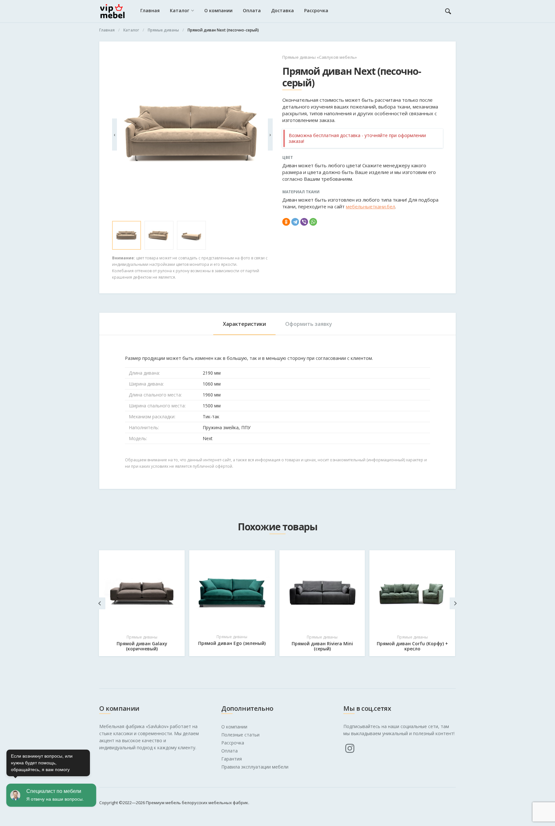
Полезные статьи (240, 735)
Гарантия (231, 759)
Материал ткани (301, 192)
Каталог (179, 10)
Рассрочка (316, 10)
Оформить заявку (308, 323)
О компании (218, 10)
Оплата (252, 10)
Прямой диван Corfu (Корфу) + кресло (412, 646)
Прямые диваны (142, 637)
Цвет (287, 157)
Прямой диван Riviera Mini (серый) (322, 646)
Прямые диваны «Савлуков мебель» (319, 57)
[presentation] (114, 134)
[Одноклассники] (286, 222)
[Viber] (304, 222)
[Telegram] (295, 222)
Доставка (282, 10)
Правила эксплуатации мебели (254, 767)
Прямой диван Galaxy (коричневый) (142, 646)
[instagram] (349, 748)
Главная (150, 10)
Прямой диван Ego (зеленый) (232, 643)
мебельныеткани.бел (370, 206)
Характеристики (244, 323)
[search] (448, 11)
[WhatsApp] (313, 222)
